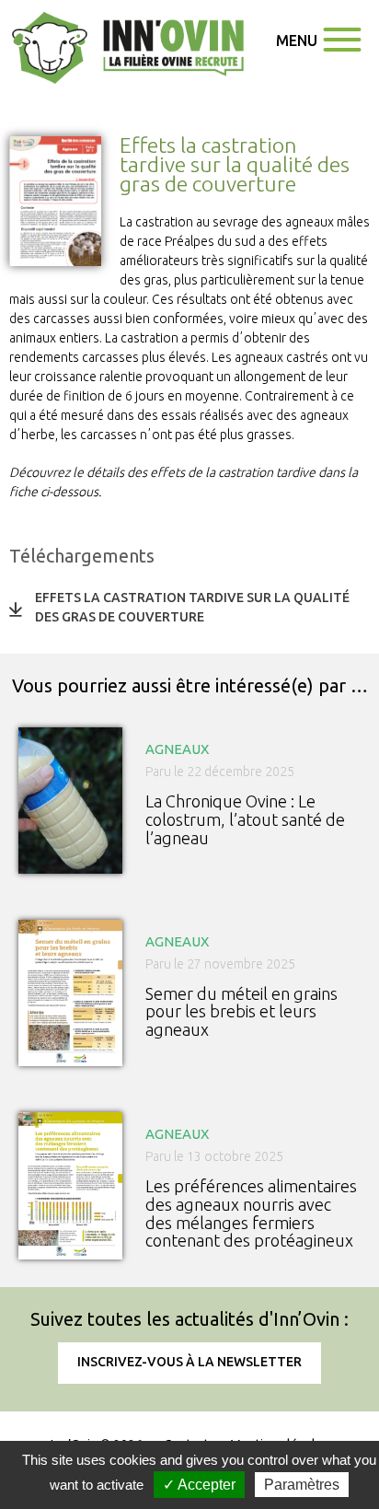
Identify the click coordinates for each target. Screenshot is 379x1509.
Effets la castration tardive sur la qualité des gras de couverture (192, 607)
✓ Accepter (199, 1484)
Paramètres (301, 1484)
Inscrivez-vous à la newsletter (189, 1361)
